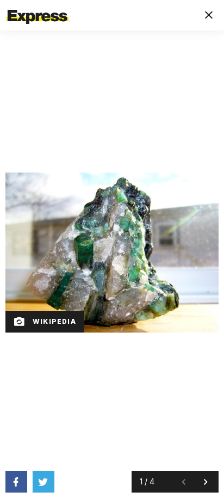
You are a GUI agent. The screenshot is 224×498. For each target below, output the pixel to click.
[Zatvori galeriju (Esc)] (209, 15)
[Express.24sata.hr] (38, 7)
